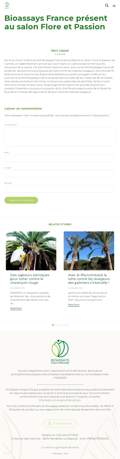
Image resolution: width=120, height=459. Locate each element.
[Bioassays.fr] (6, 5)
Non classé (60, 51)
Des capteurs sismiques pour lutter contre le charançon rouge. (29, 279)
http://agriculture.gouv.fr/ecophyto (60, 400)
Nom (7, 152)
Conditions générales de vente (60, 447)
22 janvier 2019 (17, 288)
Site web (7, 183)
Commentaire (10, 125)
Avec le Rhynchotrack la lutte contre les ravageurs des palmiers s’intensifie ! (89, 279)
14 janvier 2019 (75, 288)
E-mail (7, 168)
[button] (16, 308)
